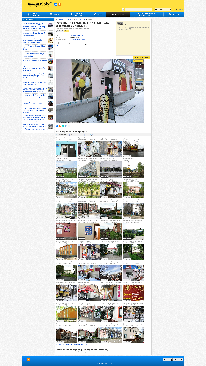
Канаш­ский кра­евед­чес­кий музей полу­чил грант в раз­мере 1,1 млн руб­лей (33, 75)
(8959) (76, 35)
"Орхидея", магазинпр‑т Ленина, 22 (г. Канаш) (86, 304)
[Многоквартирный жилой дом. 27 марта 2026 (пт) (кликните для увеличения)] (111, 273)
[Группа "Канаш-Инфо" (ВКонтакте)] (55, 4)
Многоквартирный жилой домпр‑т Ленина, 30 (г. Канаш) (132, 180)
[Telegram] (66, 126)
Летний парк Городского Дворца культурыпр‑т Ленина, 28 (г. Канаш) (114, 221)
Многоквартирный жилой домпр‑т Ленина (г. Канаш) (109, 262)
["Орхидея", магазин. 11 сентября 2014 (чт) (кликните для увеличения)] (89, 314)
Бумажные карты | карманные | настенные (172, 1)
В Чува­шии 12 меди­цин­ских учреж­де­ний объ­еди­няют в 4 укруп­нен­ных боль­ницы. (35, 110)
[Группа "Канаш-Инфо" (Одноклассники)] (59, 4)
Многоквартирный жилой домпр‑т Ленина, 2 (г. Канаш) (132, 221)
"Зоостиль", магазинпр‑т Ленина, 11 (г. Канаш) (86, 242)
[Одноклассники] (60, 126)
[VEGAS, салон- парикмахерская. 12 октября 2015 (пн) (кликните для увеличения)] (111, 293)
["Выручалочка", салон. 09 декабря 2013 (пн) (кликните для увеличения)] (66, 149)
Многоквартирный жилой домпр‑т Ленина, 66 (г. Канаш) (65, 242)
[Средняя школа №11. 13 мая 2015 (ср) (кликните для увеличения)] (66, 169)
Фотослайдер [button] (62, 134)
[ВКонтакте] (57, 126)
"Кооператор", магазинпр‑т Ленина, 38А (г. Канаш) (87, 262)
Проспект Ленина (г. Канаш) (128, 159)
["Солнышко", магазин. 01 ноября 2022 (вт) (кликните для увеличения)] (111, 190)
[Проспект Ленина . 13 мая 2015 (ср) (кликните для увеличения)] (133, 169)
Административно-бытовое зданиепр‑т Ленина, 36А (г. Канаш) (134, 139)
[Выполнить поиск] (123, 9)
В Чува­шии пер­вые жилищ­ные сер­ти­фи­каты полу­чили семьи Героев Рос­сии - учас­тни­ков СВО (35, 82)
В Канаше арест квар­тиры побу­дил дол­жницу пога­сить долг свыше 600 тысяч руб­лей (34, 68)
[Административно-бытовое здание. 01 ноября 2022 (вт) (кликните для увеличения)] (133, 149)
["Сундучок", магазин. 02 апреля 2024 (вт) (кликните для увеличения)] (89, 149)
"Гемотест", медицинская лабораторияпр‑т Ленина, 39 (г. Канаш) (112, 304)
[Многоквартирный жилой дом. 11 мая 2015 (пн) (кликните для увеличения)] (89, 169)
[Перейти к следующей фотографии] (141, 57)
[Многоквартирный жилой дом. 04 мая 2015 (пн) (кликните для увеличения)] (66, 190)
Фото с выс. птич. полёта (100, 135)
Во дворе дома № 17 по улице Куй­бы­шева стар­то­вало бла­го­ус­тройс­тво (35, 96)
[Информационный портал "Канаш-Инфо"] (39, 4)
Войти (181, 9)
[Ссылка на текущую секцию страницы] (86, 26)
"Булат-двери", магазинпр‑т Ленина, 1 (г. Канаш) (130, 262)
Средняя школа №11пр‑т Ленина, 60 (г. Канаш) (64, 159)
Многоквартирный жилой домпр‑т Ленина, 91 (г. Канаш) (109, 242)
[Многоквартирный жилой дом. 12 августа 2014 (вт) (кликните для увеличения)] (111, 252)
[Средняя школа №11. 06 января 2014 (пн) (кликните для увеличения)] (111, 169)
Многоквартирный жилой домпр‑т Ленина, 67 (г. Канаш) (87, 180)
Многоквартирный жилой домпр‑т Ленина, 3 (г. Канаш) (65, 200)
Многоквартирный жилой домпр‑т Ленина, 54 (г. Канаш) (65, 304)
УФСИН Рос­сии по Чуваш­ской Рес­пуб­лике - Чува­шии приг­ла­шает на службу (34, 47)
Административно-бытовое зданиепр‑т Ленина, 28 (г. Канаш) (67, 221)
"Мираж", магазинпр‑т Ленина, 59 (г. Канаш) (108, 139)
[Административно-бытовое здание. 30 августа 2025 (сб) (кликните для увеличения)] (133, 252)
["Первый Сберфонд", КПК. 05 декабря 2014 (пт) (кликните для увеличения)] (89, 211)
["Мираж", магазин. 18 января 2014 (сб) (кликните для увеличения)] (111, 149)
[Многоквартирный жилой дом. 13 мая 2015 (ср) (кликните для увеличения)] (66, 252)
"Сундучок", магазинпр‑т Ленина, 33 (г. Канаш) (86, 139)
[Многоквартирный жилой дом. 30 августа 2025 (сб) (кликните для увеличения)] (111, 211)
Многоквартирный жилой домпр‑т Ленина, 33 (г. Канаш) (65, 262)
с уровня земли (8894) (77, 39)
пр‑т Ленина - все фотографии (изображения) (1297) (72, 344)
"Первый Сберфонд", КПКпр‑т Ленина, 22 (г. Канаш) (86, 200)
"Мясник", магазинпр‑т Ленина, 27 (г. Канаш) (86, 283)
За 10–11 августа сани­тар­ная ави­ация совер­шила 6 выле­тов (35, 61)
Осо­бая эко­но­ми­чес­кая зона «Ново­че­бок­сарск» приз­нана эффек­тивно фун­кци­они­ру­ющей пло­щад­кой (35, 89)
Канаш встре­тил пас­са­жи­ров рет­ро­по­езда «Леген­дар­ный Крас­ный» (35, 102)
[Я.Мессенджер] (63, 126)
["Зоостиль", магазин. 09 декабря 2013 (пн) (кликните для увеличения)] (89, 252)
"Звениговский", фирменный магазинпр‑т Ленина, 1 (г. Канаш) (134, 304)
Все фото (84, 135)
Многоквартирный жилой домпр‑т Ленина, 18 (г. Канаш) (132, 200)
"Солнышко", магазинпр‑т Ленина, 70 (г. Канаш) (108, 180)
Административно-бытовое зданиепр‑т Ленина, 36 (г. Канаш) (134, 242)
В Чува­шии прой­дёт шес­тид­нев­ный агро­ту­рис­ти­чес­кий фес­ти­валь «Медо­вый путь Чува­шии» (34, 40)
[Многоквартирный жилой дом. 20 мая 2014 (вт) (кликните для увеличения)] (133, 231)
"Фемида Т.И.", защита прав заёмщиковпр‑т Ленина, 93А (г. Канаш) (135, 283)
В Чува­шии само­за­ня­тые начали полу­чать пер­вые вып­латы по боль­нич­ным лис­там (34, 54)
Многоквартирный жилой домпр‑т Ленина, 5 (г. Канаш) (65, 180)
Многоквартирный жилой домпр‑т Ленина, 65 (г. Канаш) (87, 159)
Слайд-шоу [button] (74, 135)
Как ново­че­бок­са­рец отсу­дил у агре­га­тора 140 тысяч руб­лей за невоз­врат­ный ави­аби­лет (34, 33)
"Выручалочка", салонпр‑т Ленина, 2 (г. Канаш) (63, 139)
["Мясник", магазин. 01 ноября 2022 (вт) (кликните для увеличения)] (89, 293)
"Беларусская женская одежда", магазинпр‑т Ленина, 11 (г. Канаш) (68, 283)
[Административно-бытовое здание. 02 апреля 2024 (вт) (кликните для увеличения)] (66, 231)
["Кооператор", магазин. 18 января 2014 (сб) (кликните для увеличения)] (89, 273)
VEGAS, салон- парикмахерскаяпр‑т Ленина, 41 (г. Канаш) (110, 283)
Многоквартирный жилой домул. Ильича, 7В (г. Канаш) (109, 200)
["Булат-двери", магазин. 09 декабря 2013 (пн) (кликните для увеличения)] (133, 273)
